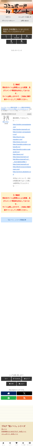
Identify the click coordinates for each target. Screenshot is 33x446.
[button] (22, 42)
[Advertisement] (16, 64)
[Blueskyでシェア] (20, 441)
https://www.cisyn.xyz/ (20, 142)
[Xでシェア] (5, 441)
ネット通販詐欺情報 (12, 107)
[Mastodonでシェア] (12, 441)
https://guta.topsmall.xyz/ (21, 157)
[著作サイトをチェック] (8, 393)
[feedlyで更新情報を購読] (20, 283)
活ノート (4, 429)
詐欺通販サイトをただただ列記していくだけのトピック (14, 109)
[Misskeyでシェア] (27, 441)
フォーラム (3, 107)
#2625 (29, 114)
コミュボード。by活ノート (9, 434)
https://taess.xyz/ (18, 154)
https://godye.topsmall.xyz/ (21, 129)
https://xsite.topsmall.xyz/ (21, 164)
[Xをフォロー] (24, 393)
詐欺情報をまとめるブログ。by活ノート (13, 431)
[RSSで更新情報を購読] (24, 398)
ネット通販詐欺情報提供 (24, 107)
